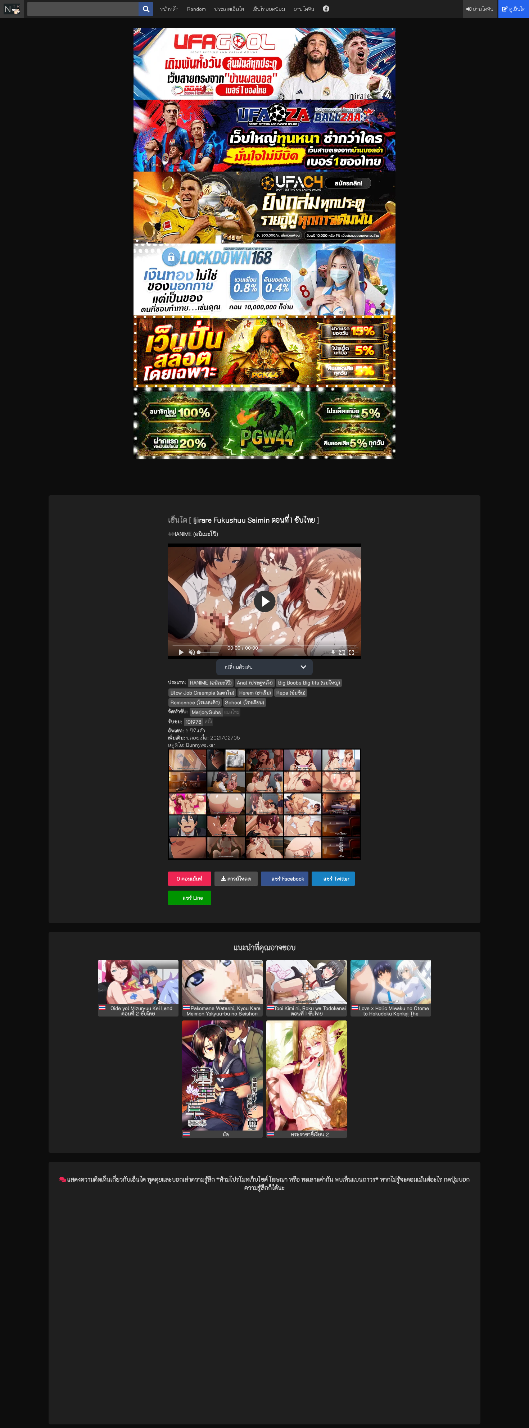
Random (196, 8)
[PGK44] (264, 385)
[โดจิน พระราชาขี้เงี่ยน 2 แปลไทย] (306, 1075)
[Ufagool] (264, 97)
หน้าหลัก (169, 8)
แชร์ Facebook (287, 878)
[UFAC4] (264, 241)
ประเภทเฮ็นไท (229, 8)
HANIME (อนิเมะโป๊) (195, 533)
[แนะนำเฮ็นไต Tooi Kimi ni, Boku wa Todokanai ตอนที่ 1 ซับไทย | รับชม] (306, 982)
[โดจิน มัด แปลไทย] (222, 1075)
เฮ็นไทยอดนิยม (269, 8)
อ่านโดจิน (304, 8)
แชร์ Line (192, 897)
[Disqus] (264, 1288)
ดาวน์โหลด (238, 878)
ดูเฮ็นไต (516, 8)
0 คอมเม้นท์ (189, 878)
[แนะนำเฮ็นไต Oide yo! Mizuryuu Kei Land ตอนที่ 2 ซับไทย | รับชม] (138, 982)
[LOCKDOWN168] (264, 313)
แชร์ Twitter (335, 878)
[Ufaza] (264, 169)
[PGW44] (264, 457)
